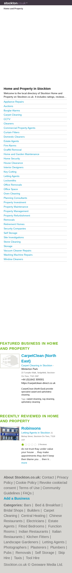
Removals (9, 219)
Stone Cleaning (12, 241)
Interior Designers (13, 167)
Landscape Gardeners (21, 542)
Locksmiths (10, 180)
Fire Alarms (10, 145)
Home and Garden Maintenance (21, 154)
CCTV (7, 119)
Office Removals (13, 184)
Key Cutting (10, 171)
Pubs (8, 553)
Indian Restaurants (34, 531)
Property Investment (15, 202)
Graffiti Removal (12, 149)
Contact (48, 477)
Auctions (8, 106)
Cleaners (9, 123)
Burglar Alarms (12, 110)
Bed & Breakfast (48, 505)
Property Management (16, 211)
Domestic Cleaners (14, 136)
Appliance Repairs (14, 101)
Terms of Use (29, 488)
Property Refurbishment (17, 215)
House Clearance (13, 163)
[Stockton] (27, 5)
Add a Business (17, 498)
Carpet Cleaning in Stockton (37, 365)
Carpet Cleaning (13, 114)
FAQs (27, 493)
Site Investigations (14, 237)
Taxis (18, 558)
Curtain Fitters (11, 132)
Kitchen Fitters (38, 537)
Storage (8, 246)
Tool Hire (32, 558)
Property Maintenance (16, 206)
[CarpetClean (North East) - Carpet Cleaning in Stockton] (10, 367)
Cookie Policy (26, 483)
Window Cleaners (13, 259)
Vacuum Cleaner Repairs (17, 250)
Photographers (16, 547)
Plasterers (39, 547)
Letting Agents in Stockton (36, 432)
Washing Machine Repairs (18, 254)
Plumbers (58, 547)
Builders (34, 510)
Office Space (11, 189)
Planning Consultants (15, 198)
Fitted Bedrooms (32, 526)
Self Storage (10, 233)
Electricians (36, 521)
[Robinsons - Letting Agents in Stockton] (10, 440)
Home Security (12, 158)
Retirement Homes (14, 224)
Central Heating (33, 516)
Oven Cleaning (12, 193)
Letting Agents (11, 176)
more (24, 462)
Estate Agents (11, 141)
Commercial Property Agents (19, 127)
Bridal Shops (14, 510)
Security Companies (15, 228)
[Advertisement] (36, 300)
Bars (28, 505)
